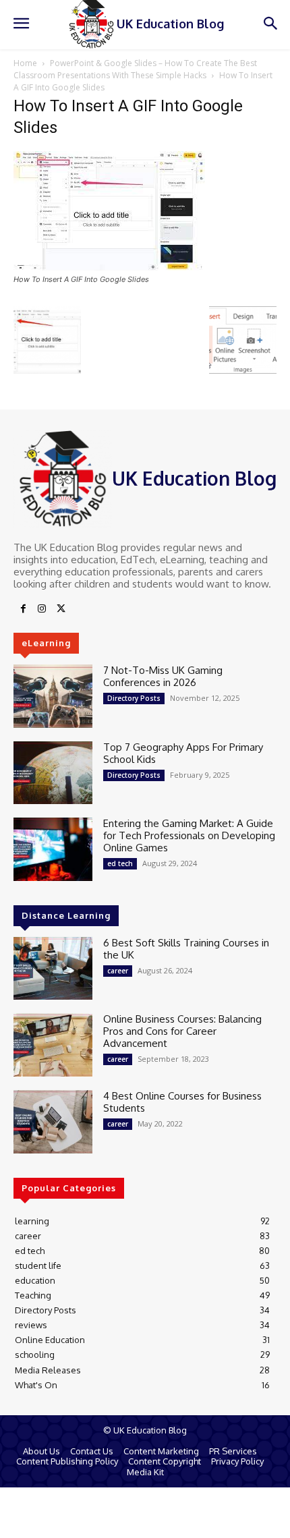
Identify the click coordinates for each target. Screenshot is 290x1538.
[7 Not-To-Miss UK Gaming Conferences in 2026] (52, 696)
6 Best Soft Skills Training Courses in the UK (186, 948)
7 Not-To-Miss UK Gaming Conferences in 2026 (163, 676)
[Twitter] (60, 609)
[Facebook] (22, 609)
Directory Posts (134, 698)
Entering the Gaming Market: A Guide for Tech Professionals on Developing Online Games (189, 835)
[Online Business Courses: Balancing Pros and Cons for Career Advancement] (52, 1045)
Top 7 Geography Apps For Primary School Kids (183, 753)
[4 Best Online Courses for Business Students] (52, 1122)
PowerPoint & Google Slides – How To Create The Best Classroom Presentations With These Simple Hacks (135, 69)
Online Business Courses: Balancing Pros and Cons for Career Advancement (182, 1031)
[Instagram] (41, 609)
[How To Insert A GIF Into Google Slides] (109, 267)
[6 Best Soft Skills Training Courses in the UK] (52, 968)
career (117, 970)
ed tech (120, 863)
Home (25, 63)
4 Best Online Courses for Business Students (182, 1101)
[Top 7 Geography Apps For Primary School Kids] (52, 773)
